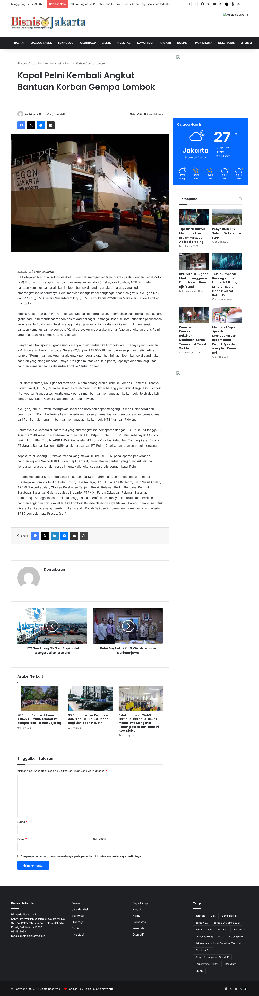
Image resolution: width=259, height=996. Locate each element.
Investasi (124, 43)
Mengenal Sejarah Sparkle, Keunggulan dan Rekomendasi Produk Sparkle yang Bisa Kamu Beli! (225, 340)
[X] (31, 125)
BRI (210, 929)
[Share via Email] (51, 125)
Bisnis (106, 43)
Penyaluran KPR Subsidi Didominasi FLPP (226, 233)
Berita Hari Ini (229, 915)
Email (22, 839)
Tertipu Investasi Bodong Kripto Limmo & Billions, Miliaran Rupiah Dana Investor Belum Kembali (224, 284)
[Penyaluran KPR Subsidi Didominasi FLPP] (227, 217)
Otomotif (248, 43)
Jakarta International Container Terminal (218, 943)
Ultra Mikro (230, 963)
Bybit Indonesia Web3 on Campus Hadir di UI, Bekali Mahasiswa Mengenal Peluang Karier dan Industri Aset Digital (139, 723)
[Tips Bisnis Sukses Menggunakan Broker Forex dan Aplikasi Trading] (194, 217)
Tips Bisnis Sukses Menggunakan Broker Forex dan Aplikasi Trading (192, 235)
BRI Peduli (240, 929)
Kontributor (31, 114)
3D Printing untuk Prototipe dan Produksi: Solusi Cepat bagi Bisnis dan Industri (88, 719)
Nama (22, 821)
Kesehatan (226, 43)
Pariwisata (203, 43)
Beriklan (72, 988)
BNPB (198, 929)
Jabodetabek (41, 43)
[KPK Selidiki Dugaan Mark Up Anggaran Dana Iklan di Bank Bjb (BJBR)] (194, 261)
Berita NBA (201, 922)
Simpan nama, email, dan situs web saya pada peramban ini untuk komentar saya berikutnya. (81, 856)
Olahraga (88, 43)
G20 (220, 936)
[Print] (84, 536)
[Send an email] (40, 114)
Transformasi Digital (206, 963)
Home (24, 63)
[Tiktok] (227, 4)
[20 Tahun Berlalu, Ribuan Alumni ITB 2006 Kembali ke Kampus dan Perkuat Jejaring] (39, 698)
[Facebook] (21, 125)
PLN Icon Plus (203, 950)
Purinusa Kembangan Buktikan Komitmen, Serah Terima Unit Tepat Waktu (192, 337)
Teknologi (66, 43)
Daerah (19, 43)
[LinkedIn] (55, 536)
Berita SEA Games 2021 (226, 922)
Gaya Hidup (145, 43)
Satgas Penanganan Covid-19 (212, 957)
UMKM (199, 970)
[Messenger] (41, 125)
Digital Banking (204, 936)
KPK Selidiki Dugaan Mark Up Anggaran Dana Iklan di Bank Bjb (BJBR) (193, 280)
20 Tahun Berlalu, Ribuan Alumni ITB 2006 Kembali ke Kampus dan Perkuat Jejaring (39, 719)
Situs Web (99, 839)
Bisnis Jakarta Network (98, 988)
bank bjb (200, 915)
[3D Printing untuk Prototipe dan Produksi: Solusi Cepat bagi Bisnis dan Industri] (90, 698)
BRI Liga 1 (222, 929)
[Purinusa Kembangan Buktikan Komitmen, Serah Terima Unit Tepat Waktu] (194, 315)
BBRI (213, 915)
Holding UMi (236, 936)
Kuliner (183, 43)
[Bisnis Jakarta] (48, 23)
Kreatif (166, 43)
